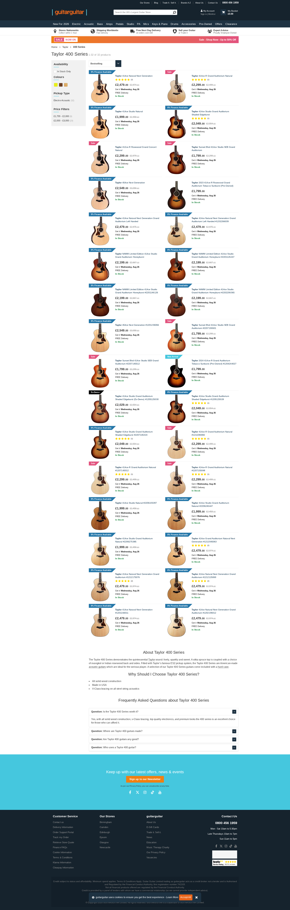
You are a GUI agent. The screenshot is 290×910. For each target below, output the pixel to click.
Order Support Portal (63, 832)
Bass (100, 24)
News (149, 837)
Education (151, 842)
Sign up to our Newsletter (145, 779)
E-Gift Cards (153, 827)
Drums (174, 24)
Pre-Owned (205, 24)
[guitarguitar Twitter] (137, 792)
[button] (223, 12)
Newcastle (105, 847)
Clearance (231, 24)
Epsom (103, 837)
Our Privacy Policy (156, 852)
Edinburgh (105, 832)
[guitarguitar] (69, 12)
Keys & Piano (160, 24)
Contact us (58, 822)
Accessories (189, 24)
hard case (223, 667)
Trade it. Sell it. (154, 832)
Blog (156, 3)
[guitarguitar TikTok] (152, 792)
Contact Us (213, 3)
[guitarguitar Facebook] (130, 792)
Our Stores (145, 3)
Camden (104, 827)
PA (138, 24)
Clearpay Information (63, 867)
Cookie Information (62, 852)
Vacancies (152, 857)
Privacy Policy (135, 786)
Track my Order (61, 837)
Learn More (172, 897)
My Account (208, 11)
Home (54, 47)
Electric (76, 24)
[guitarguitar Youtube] (160, 792)
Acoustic (89, 24)
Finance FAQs (60, 847)
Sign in (204, 14)
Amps (109, 24)
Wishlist (211, 14)
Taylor (65, 47)
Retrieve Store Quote (63, 842)
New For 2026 (61, 24)
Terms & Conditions (62, 857)
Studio (130, 24)
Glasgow (104, 842)
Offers (218, 24)
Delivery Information (63, 827)
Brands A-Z (186, 3)
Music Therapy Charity (158, 847)
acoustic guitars (97, 667)
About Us (199, 3)
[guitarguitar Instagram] (145, 792)
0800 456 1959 (230, 2)
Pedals (120, 24)
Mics (146, 24)
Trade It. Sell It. (170, 3)
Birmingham (106, 822)
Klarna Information (62, 862)
